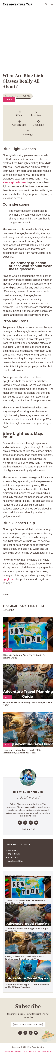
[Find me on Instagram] (31, 823)
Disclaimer (9, 1051)
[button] (46, 4)
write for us (47, 1051)
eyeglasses (9, 579)
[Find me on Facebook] (20, 823)
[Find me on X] (25, 823)
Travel (9, 99)
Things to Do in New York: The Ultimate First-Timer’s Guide (25, 656)
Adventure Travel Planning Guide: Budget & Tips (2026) (27, 704)
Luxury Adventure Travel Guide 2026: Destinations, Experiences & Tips (22, 751)
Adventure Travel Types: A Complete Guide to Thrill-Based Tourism (27, 986)
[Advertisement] (28, 38)
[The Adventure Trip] (17, 4)
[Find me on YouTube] (36, 823)
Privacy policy (21, 1051)
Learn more (28, 829)
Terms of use (34, 1051)
